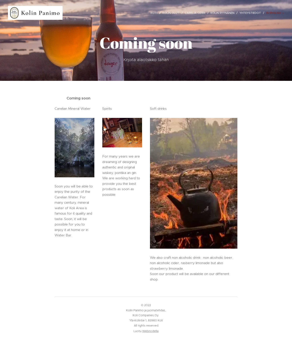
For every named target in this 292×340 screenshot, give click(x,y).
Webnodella (150, 331)
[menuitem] (155, 13)
